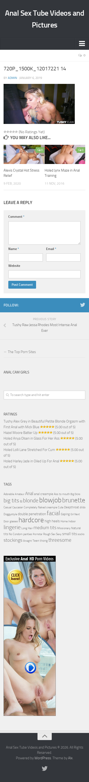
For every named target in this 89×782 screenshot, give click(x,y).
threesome (59, 540)
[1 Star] (5, 131)
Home (64, 521)
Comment (16, 217)
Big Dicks (75, 494)
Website (14, 266)
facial (53, 513)
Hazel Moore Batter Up (20, 433)
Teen (36, 540)
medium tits (44, 527)
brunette (73, 500)
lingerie (12, 527)
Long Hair (27, 528)
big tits (11, 500)
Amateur (19, 494)
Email (51, 249)
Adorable (9, 494)
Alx (70, 758)
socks (81, 534)
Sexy (58, 534)
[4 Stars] (13, 131)
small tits (69, 534)
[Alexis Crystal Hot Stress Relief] (24, 154)
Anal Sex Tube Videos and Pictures (44, 19)
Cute (60, 507)
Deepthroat (71, 507)
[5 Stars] (16, 131)
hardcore (31, 520)
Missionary (63, 528)
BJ (21, 501)
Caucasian (17, 507)
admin (12, 78)
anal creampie (43, 494)
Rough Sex (49, 534)
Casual (8, 507)
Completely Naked (35, 507)
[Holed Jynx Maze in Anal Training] (65, 154)
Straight (27, 540)
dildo (82, 507)
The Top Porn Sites (22, 352)
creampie (51, 507)
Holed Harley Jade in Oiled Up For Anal (31, 461)
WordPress (42, 758)
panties (27, 534)
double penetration (32, 514)
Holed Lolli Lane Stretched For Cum (29, 450)
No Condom (16, 534)
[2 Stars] (7, 131)
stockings (13, 540)
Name (13, 249)
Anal (29, 493)
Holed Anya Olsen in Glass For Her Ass (32, 438)
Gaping (65, 514)
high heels (52, 521)
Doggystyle (10, 514)
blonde (30, 500)
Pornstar (37, 534)
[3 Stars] (10, 131)
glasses (14, 521)
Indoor (72, 521)
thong (44, 540)
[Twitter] (82, 305)
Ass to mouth (62, 494)
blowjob (50, 500)
